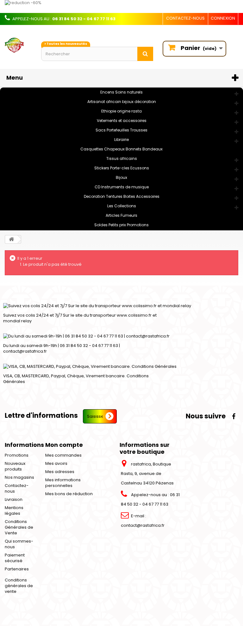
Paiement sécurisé (15, 558)
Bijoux (121, 177)
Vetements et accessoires (121, 120)
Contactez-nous (185, 18)
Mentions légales (14, 510)
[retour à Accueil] (11, 239)
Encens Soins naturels (121, 92)
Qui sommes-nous (19, 544)
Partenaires (17, 569)
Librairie (121, 139)
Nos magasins (19, 477)
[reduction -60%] (121, 6)
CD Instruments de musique (122, 187)
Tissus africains (121, 158)
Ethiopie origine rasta (121, 111)
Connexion (223, 18)
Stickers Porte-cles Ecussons (121, 168)
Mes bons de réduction (69, 494)
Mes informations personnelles (63, 483)
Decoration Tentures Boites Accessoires (121, 196)
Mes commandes (63, 455)
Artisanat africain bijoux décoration (121, 101)
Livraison (13, 499)
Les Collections (121, 206)
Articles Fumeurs (121, 215)
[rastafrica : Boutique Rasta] (18, 45)
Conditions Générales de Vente (19, 527)
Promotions (16, 455)
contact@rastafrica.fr (143, 525)
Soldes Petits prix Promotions (121, 225)
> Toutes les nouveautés (65, 43)
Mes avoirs (56, 463)
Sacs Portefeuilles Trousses (121, 130)
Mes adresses (59, 472)
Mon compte (64, 445)
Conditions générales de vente (19, 585)
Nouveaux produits (15, 466)
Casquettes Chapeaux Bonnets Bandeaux (121, 149)
